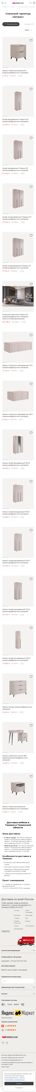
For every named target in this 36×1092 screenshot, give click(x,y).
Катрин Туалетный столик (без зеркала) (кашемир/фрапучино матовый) (15, 758)
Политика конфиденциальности (11, 1060)
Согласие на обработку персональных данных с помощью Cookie (17, 1063)
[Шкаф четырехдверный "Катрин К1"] (18, 247)
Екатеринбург (18, 929)
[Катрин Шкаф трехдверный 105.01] (18, 493)
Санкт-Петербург (29, 911)
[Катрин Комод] (18, 688)
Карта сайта (5, 1067)
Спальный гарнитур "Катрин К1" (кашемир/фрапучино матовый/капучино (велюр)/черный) (15, 317)
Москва (16, 910)
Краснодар (29, 915)
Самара (16, 918)
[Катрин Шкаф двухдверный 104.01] (18, 542)
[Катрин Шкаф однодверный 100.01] (18, 640)
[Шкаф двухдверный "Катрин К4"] (18, 101)
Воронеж (17, 915)
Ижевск (27, 921)
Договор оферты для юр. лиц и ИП (12, 1057)
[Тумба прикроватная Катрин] (18, 788)
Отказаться (19, 1087)
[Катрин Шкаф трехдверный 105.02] (18, 444)
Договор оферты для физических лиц (13, 1055)
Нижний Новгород (17, 922)
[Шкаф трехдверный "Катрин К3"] (18, 150)
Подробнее (5, 931)
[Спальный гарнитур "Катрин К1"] (18, 296)
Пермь (16, 926)
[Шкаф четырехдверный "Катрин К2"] (18, 198)
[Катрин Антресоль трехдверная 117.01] (18, 347)
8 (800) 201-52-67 (9, 886)
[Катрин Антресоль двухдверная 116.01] (18, 396)
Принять (19, 1083)
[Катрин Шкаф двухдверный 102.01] (18, 591)
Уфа (26, 918)
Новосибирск (29, 926)
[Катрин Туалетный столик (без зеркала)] (18, 737)
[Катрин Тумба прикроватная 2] (18, 52)
